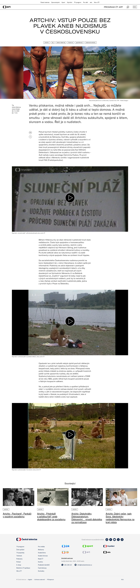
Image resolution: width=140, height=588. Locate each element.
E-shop (18, 565)
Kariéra (40, 562)
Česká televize (45, 2)
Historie (70, 42)
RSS (122, 579)
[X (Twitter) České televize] (118, 540)
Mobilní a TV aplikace (23, 568)
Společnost (79, 42)
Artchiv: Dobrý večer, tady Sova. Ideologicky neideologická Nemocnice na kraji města (120, 518)
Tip (53, 42)
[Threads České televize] (122, 540)
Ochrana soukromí (39, 579)
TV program (77, 2)
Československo (90, 42)
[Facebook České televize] (110, 540)
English (30, 579)
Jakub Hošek (16, 109)
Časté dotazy (42, 568)
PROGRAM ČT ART (113, 7)
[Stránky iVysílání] (113, 546)
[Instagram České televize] (106, 540)
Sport (63, 2)
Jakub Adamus (16, 107)
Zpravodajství (55, 2)
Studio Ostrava (43, 556)
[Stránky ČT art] (86, 553)
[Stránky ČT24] (65, 547)
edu (91, 2)
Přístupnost (50, 579)
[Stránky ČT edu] (113, 552)
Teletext (19, 556)
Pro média (41, 546)
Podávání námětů (43, 565)
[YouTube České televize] (114, 540)
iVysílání (69, 2)
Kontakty (41, 571)
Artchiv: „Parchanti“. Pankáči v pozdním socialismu (17, 515)
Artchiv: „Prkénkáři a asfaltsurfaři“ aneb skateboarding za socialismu (51, 516)
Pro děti (85, 2)
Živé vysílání (20, 550)
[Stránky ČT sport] (88, 547)
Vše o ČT (96, 2)
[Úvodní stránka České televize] (26, 540)
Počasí (18, 562)
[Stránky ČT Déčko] (65, 553)
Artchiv (47, 42)
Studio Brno (42, 553)
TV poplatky (20, 553)
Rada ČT (40, 559)
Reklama (41, 550)
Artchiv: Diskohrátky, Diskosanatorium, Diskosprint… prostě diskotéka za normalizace (86, 518)
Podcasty (19, 559)
